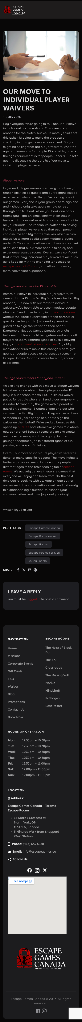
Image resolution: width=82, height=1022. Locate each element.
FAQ (11, 679)
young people (38, 560)
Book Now (15, 717)
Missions (14, 656)
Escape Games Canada (44, 527)
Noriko (50, 683)
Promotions (16, 702)
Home (12, 648)
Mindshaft (52, 690)
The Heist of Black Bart (58, 650)
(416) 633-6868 (33, 844)
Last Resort (53, 706)
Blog (11, 694)
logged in (33, 599)
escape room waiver (43, 536)
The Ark (50, 660)
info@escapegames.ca (39, 851)
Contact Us (16, 709)
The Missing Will (57, 675)
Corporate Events (20, 663)
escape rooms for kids (44, 552)
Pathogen (52, 698)
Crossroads (53, 667)
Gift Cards (15, 671)
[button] (77, 10)
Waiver (13, 686)
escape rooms (65, 312)
